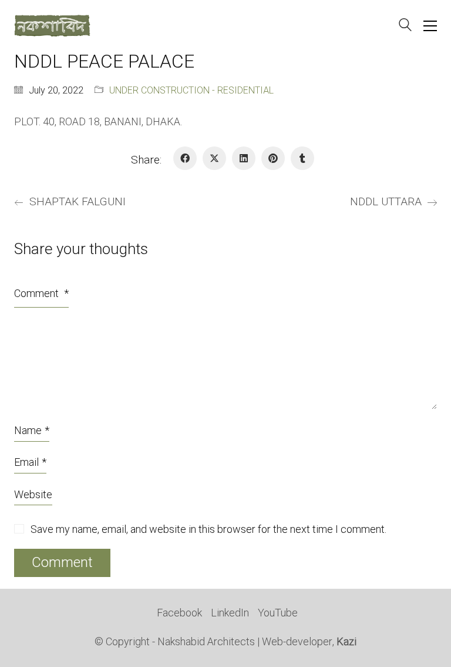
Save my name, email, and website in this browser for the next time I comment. (208, 530)
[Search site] (405, 26)
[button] (430, 26)
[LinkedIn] (243, 158)
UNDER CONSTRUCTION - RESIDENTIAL (191, 91)
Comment (41, 294)
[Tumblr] (302, 158)
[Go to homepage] (52, 25)
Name (31, 431)
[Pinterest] (273, 158)
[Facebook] (185, 158)
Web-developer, (309, 642)
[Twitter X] (214, 158)
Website (33, 495)
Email (30, 463)
